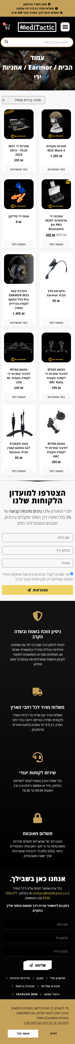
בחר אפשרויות (56, 169)
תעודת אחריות (50, 986)
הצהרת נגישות (25, 986)
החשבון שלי (57, 978)
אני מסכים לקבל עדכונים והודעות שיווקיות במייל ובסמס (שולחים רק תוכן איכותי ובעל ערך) (37, 577)
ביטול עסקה (52, 994)
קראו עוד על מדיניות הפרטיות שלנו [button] (46, 1022)
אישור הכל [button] (23, 1033)
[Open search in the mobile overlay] (37, 42)
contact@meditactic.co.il (50, 893)
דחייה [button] (53, 1033)
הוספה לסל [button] (56, 244)
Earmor (40, 67)
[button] (65, 26)
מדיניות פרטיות (20, 978)
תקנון (40, 978)
